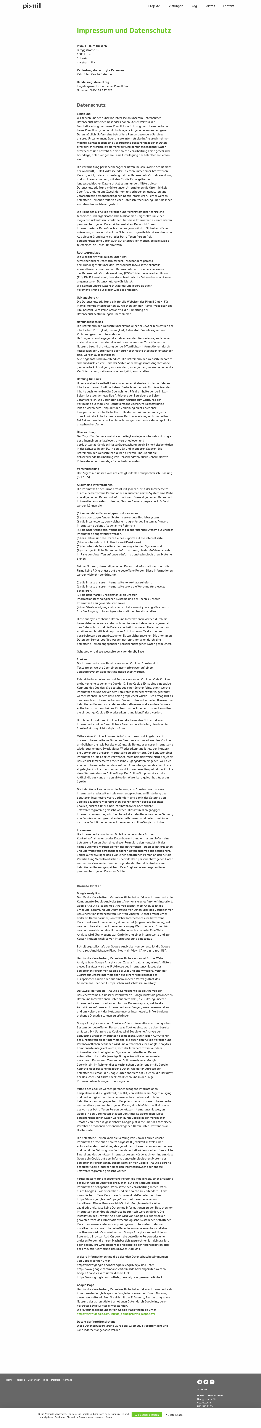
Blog (194, 6)
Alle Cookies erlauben (147, 1414)
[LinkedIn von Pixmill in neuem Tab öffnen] (200, 1383)
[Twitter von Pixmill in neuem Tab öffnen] (206, 1383)
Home (9, 1380)
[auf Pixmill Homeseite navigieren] (32, 6)
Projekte (154, 6)
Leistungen (175, 6)
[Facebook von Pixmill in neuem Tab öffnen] (212, 1383)
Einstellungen (175, 1414)
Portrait (210, 6)
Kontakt (228, 6)
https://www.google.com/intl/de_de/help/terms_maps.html (116, 1314)
